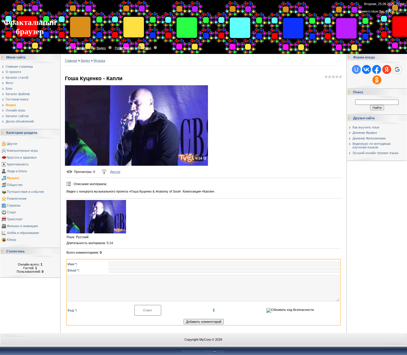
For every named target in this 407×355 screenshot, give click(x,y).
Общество (15, 185)
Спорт (11, 212)
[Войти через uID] (356, 69)
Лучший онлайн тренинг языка (375, 153)
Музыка (13, 178)
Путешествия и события (25, 191)
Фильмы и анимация (22, 226)
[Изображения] (96, 217)
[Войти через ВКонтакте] (366, 69)
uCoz (221, 351)
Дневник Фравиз (364, 132)
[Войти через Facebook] (376, 69)
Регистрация (124, 48)
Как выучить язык (365, 127)
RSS (400, 11)
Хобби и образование (23, 233)
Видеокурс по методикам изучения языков (371, 145)
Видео (101, 48)
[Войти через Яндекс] (386, 69)
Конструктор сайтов (197, 351)
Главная (80, 48)
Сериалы (14, 205)
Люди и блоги (17, 171)
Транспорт (15, 219)
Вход (147, 48)
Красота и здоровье (22, 157)
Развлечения (17, 198)
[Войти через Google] (397, 69)
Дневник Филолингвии (369, 138)
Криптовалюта (17, 164)
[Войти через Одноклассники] (376, 79)
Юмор (11, 239)
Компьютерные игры (22, 150)
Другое (12, 143)
